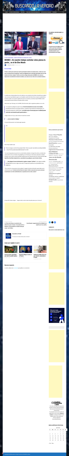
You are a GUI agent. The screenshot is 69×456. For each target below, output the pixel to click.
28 (58, 440)
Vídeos (30, 57)
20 (55, 438)
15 (60, 436)
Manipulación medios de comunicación (21, 57)
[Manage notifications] (3, 453)
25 (50, 440)
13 (55, 436)
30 (63, 440)
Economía (55, 12)
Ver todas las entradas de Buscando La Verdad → (21, 236)
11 (50, 436)
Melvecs (50, 164)
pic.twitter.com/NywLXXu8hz (39, 148)
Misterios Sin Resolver (52, 167)
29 (60, 440)
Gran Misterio (53, 152)
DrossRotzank (59, 143)
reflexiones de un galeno (55, 173)
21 (58, 438)
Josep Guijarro (50, 161)
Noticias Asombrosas (53, 169)
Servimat (51, 175)
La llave (62, 161)
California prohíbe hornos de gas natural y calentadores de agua (40, 256)
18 (50, 438)
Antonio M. (55, 136)
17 (65, 436)
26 (52, 440)
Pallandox (53, 170)
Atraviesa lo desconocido (55, 140)
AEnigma (51, 135)
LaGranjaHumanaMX (56, 161)
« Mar (50, 443)
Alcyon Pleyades (57, 135)
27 (55, 440)
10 (65, 433)
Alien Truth (51, 136)
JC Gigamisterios (55, 155)
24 (65, 438)
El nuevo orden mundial (14, 12)
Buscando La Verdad (11, 65)
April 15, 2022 (25, 149)
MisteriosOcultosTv (53, 166)
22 (60, 438)
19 (52, 438)
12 (52, 436)
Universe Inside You (52, 178)
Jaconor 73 (51, 155)
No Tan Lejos (61, 167)
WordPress (26, 454)
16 (63, 436)
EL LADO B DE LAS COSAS (54, 146)
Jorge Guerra (60, 155)
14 (58, 436)
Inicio (6, 12)
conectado (16, 268)
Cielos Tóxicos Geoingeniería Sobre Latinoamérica (56, 141)
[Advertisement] (34, 21)
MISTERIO (23, 12)
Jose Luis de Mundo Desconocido (55, 158)
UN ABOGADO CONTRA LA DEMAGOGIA (56, 176)
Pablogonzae (50, 170)
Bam (29, 454)
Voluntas (51, 181)
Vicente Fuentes (60, 179)
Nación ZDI (56, 167)
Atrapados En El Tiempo (54, 138)
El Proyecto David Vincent (53, 148)
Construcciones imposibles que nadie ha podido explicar (11, 255)
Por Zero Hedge (8, 68)
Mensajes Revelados (54, 164)
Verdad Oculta (53, 180)
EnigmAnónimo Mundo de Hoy (56, 149)
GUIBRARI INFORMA (53, 153)
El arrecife (51, 145)
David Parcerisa (53, 143)
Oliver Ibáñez (59, 169)
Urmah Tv (58, 178)
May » (53, 443)
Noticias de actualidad (46, 12)
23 (63, 438)
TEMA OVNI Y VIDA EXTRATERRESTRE (33, 12)
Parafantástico (58, 170)
